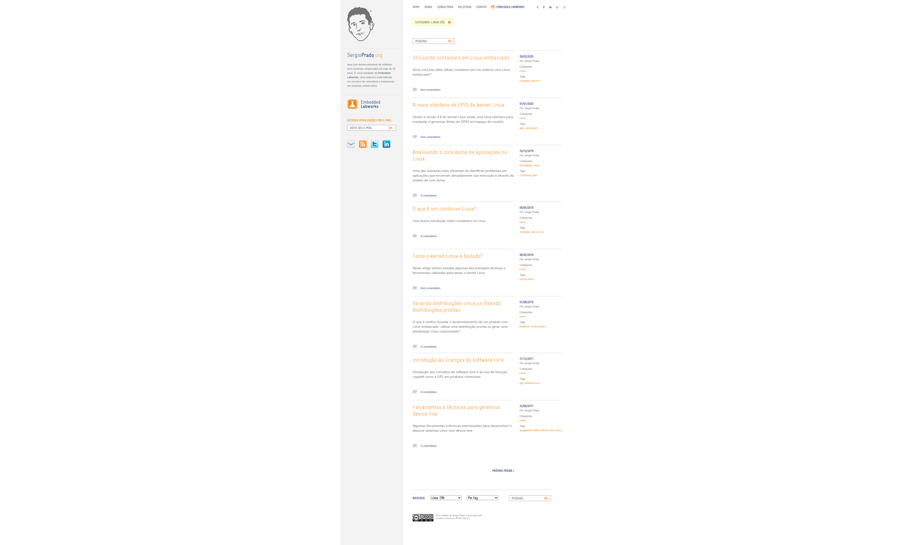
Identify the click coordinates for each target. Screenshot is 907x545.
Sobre (428, 7)
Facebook (544, 7)
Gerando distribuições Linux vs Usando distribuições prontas (457, 307)
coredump (525, 175)
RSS (363, 144)
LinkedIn (386, 144)
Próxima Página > (503, 471)
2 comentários (428, 346)
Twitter (374, 144)
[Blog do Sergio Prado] (371, 24)
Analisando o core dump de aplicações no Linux (460, 156)
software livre (532, 383)
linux (531, 279)
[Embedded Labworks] (371, 104)
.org (364, 55)
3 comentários (428, 195)
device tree (547, 430)
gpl (521, 383)
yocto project (538, 326)
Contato (481, 7)
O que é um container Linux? (445, 209)
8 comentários (428, 236)
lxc (542, 231)
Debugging (526, 165)
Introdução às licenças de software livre (458, 360)
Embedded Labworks (510, 7)
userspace (532, 128)
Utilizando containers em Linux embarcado (461, 58)
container (525, 80)
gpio (522, 128)
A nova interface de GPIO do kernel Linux (459, 105)
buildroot (524, 326)
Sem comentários (430, 89)
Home (416, 7)
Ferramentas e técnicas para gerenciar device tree (457, 411)
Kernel (523, 279)
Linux (523, 70)
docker (535, 80)
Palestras (464, 7)
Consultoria (445, 7)
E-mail (351, 144)
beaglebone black (530, 430)
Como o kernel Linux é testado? (448, 256)
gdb (535, 175)
